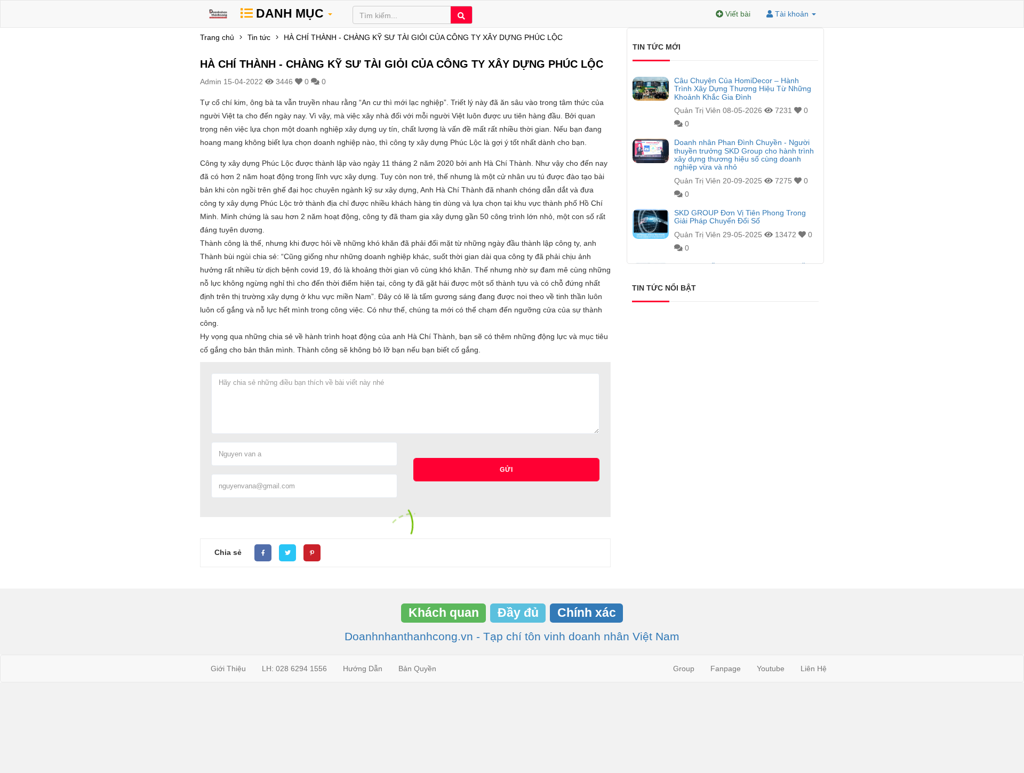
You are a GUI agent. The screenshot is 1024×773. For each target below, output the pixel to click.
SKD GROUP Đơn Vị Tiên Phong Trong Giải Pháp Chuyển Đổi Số (740, 217)
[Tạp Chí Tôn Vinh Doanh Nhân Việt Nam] (218, 14)
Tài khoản (792, 14)
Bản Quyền (417, 668)
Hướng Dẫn (362, 668)
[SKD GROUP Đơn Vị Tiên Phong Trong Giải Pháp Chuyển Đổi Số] (651, 224)
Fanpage (725, 668)
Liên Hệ (814, 668)
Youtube (771, 668)
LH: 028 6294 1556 (294, 668)
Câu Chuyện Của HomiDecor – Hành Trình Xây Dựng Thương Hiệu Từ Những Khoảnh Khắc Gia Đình (742, 89)
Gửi (506, 469)
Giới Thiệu (228, 668)
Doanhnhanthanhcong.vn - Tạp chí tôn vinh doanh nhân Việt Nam (512, 636)
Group (683, 668)
